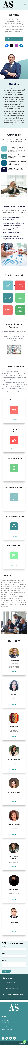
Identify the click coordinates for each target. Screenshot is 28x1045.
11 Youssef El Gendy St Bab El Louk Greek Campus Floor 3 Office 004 (15, 995)
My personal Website (14, 39)
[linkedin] (21, 45)
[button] (25, 5)
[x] (11, 45)
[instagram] (16, 45)
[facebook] (7, 45)
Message (4, 960)
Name (3, 946)
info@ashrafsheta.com (12, 988)
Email (3, 953)
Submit (6, 971)
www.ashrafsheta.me (7, 1029)
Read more (14, 419)
